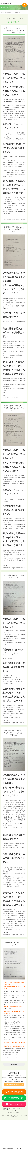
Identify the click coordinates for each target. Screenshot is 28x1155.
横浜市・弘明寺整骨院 (6, 12)
